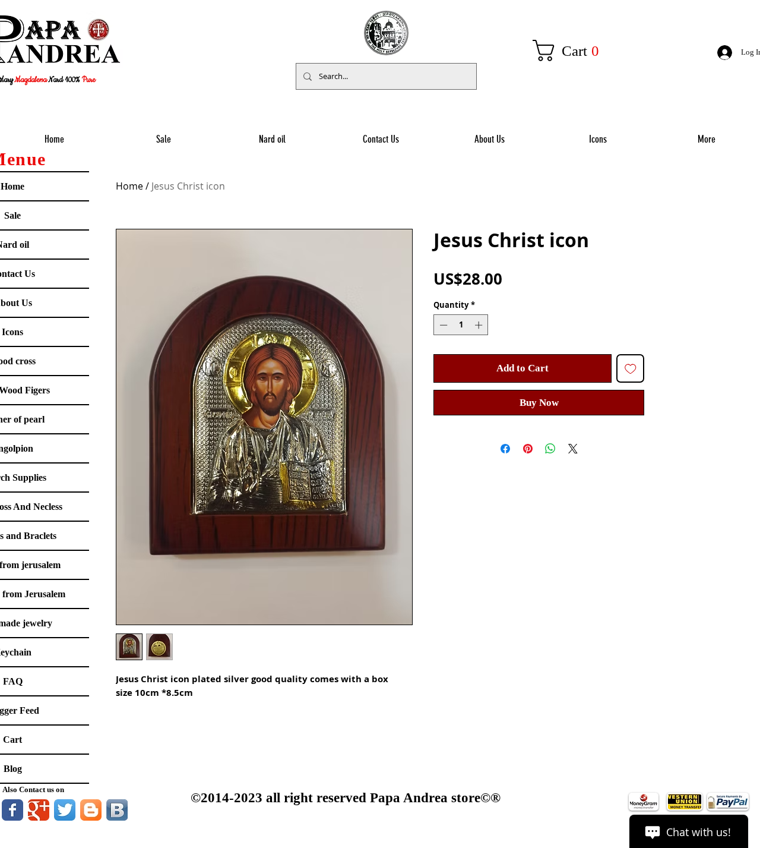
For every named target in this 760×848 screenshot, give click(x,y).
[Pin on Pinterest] (528, 449)
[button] (572, 50)
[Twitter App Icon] (64, 810)
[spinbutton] (461, 325)
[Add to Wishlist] (630, 368)
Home (129, 186)
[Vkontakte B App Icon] (117, 810)
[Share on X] (573, 449)
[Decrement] (442, 325)
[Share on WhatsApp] (550, 449)
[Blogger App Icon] (91, 810)
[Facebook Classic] (12, 810)
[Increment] (480, 325)
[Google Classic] (38, 810)
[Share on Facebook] (505, 449)
